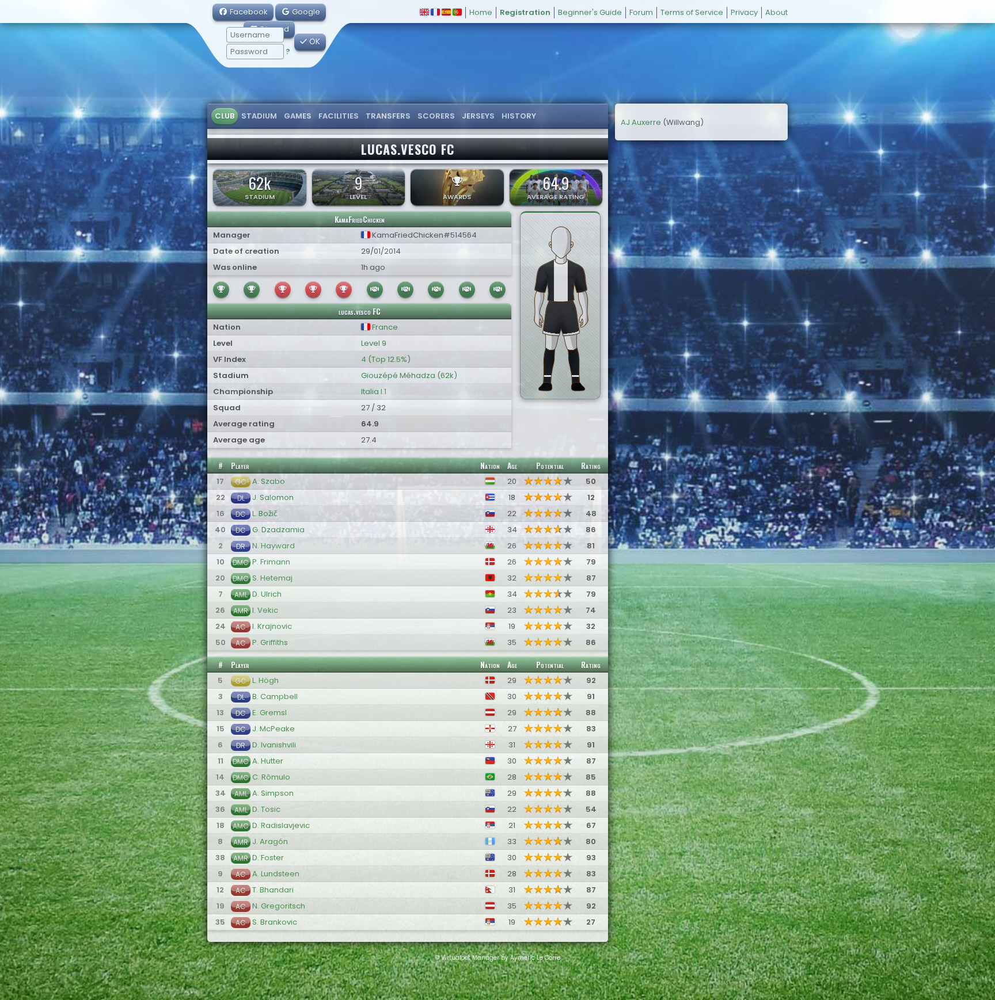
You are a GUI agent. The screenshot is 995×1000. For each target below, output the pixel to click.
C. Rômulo (271, 777)
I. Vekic (265, 610)
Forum (641, 12)
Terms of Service (691, 12)
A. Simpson (273, 793)
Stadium (259, 115)
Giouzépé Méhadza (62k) (409, 375)
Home (480, 12)
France (384, 327)
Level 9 (373, 343)
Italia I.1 (373, 391)
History (519, 115)
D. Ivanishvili (274, 744)
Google (305, 11)
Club (224, 115)
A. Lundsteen (275, 873)
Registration (525, 12)
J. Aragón (270, 841)
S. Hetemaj (272, 577)
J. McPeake (273, 728)
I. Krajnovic (272, 626)
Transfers (388, 115)
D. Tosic (266, 809)
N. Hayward (273, 545)
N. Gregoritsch (278, 905)
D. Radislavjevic (281, 825)
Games (298, 115)
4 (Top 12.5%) (386, 359)
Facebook (248, 11)
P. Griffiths (270, 642)
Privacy (744, 12)
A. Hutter (267, 760)
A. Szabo (268, 481)
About (776, 12)
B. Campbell (275, 696)
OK (313, 41)
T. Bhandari (273, 889)
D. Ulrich (267, 594)
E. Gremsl (269, 712)
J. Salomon (273, 497)
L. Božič (264, 513)
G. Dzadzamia (278, 529)
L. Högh (265, 680)
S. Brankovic (274, 922)
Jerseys (478, 115)
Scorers (436, 115)
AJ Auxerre (641, 122)
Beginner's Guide (590, 12)
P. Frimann (271, 561)
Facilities (338, 115)
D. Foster (268, 857)
